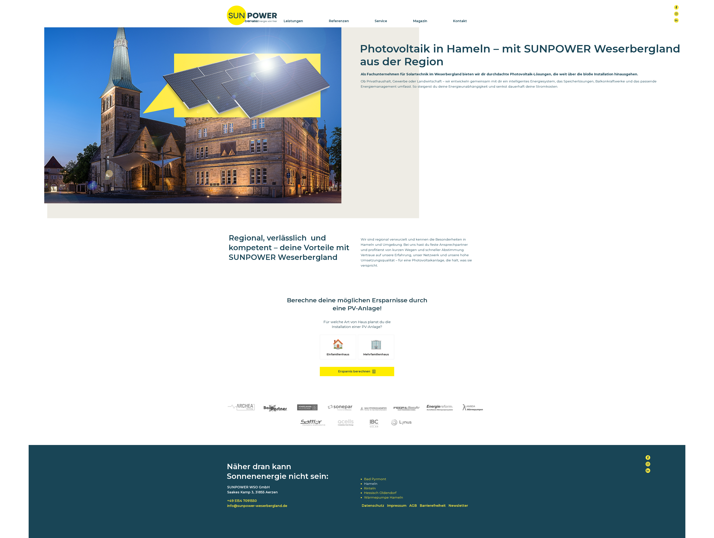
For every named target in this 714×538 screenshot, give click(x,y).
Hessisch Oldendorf (380, 493)
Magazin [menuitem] (420, 21)
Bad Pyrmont (375, 479)
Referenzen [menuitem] (339, 21)
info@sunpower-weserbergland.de (257, 506)
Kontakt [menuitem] (460, 21)
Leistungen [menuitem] (293, 21)
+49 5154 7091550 (242, 501)
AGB (413, 505)
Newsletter (458, 505)
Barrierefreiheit (433, 505)
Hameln (370, 484)
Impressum (396, 505)
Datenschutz (373, 505)
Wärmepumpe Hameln (383, 497)
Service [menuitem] (381, 21)
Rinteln (370, 488)
